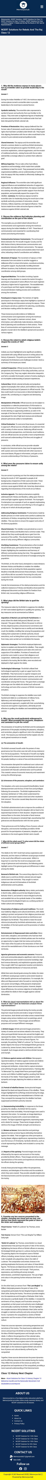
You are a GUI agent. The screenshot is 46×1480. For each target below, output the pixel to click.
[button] (42, 6)
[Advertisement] (23, 60)
